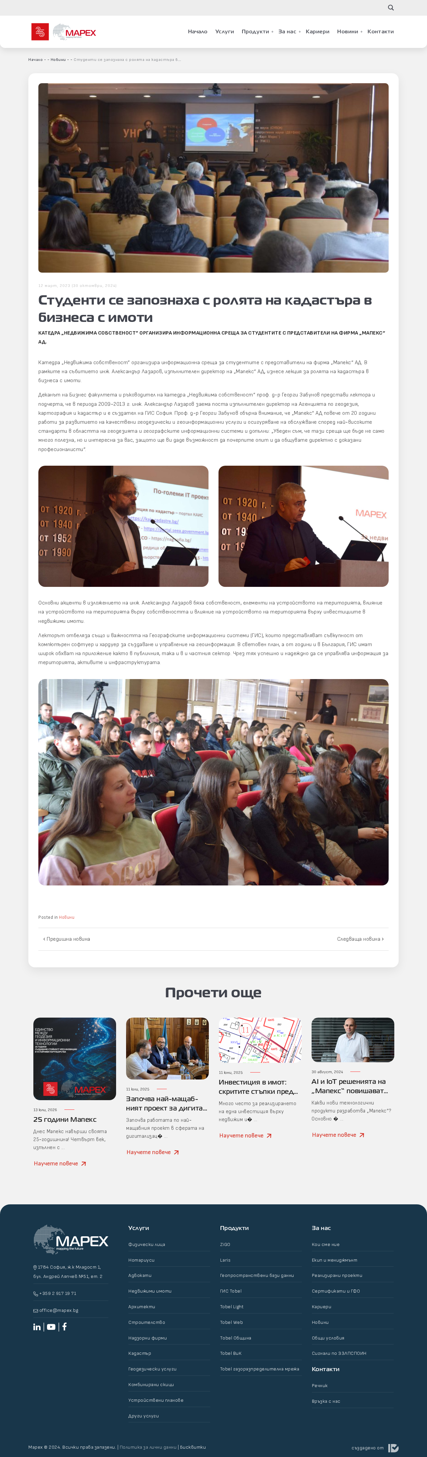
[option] (74, 1100)
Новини (347, 32)
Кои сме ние (326, 1244)
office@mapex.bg (58, 1310)
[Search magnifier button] (391, 7)
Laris (225, 1260)
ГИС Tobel (231, 1291)
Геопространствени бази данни (257, 1275)
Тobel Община (236, 1338)
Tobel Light (232, 1307)
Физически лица (146, 1244)
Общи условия (328, 1338)
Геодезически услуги (152, 1369)
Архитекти (141, 1307)
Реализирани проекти (337, 1275)
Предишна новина (67, 939)
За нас (288, 32)
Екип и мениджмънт (335, 1260)
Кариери (318, 32)
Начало (198, 32)
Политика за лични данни (148, 1447)
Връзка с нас (326, 1401)
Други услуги (143, 1416)
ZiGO (225, 1244)
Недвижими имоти (150, 1291)
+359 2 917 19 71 (57, 1293)
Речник (320, 1385)
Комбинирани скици (151, 1384)
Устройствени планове (155, 1400)
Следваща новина (359, 939)
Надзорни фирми (147, 1338)
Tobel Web (231, 1322)
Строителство (146, 1322)
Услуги (225, 32)
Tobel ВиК (231, 1353)
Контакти (381, 32)
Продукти (255, 32)
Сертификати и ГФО (336, 1291)
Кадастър (139, 1353)
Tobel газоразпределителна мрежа (260, 1369)
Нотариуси (141, 1260)
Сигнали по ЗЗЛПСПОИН (339, 1353)
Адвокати (139, 1275)
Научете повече (56, 1163)
